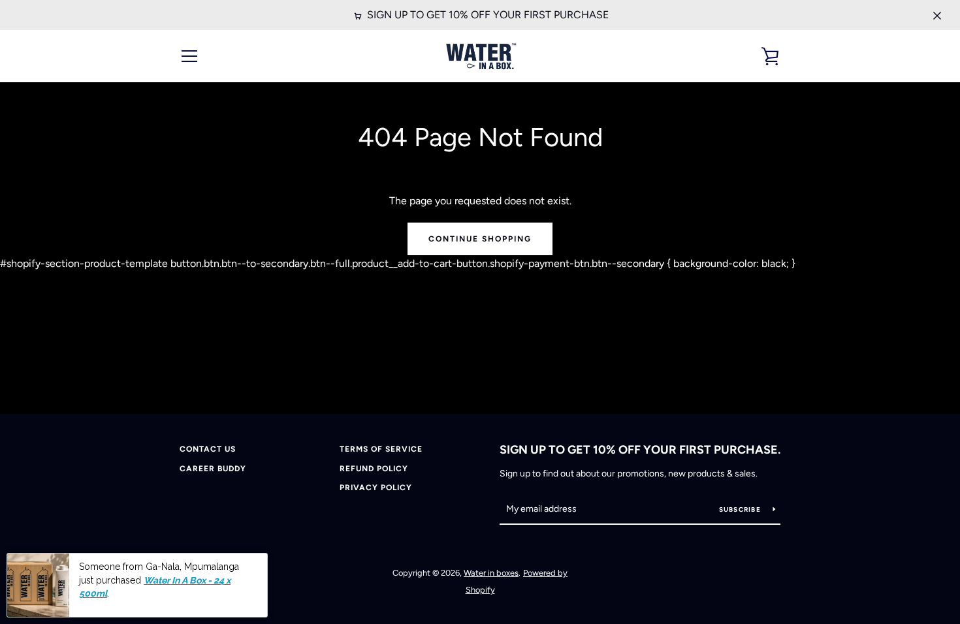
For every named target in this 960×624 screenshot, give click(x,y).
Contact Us (208, 449)
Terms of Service (381, 449)
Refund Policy (374, 468)
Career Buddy (213, 468)
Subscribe (741, 509)
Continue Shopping (480, 238)
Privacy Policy (376, 487)
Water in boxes (491, 573)
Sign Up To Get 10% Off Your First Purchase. (640, 450)
